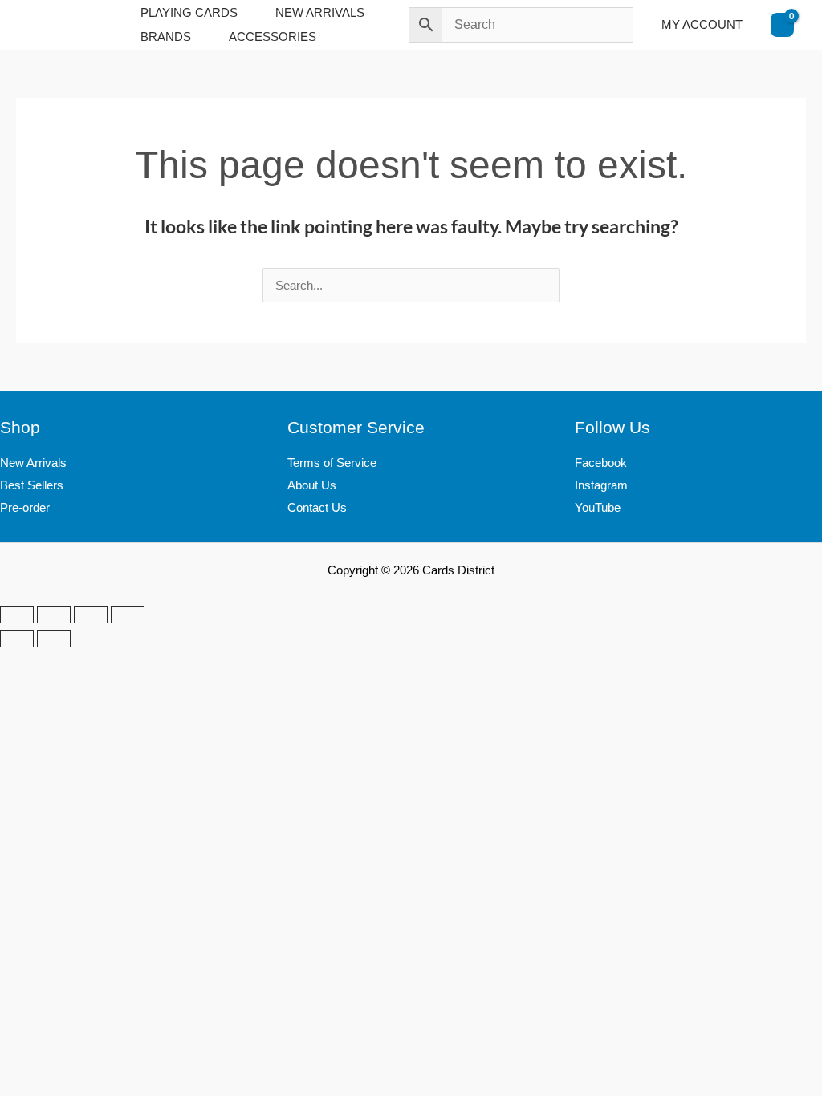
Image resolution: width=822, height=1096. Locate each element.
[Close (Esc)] (127, 614)
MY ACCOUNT (702, 24)
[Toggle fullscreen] (54, 614)
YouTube (598, 507)
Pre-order (25, 507)
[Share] (91, 614)
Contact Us (317, 507)
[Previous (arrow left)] (17, 638)
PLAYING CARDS (189, 12)
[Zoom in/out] (17, 614)
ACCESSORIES (272, 36)
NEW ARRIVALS (319, 12)
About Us (311, 485)
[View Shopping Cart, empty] (782, 25)
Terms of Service (331, 462)
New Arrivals (33, 462)
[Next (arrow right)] (54, 638)
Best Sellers (31, 485)
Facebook (601, 462)
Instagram (601, 485)
